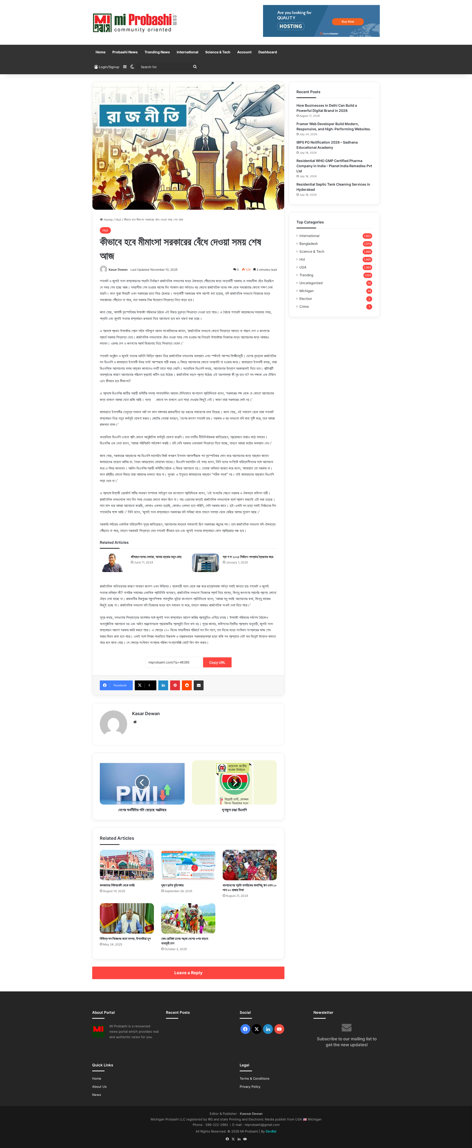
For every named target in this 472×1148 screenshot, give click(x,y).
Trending (306, 275)
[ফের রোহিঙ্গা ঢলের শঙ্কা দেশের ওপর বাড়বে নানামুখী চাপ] (188, 918)
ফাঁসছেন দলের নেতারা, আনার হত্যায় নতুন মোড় (156, 557)
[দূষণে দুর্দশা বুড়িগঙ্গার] (188, 865)
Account (244, 52)
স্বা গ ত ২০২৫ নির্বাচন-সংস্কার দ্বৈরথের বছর (248, 557)
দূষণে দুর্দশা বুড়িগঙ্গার (172, 885)
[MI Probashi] (135, 22)
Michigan (306, 291)
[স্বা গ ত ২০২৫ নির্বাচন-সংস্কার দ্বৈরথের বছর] (205, 563)
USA (302, 267)
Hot (118, 219)
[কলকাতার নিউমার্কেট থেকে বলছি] (127, 865)
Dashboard (267, 52)
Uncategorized (311, 283)
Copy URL (217, 662)
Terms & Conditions (254, 1078)
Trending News (157, 52)
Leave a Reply (188, 972)
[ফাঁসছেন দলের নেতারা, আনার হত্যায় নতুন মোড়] (113, 563)
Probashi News (125, 52)
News (96, 1095)
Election (305, 299)
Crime (304, 307)
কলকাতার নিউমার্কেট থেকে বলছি (117, 885)
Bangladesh (308, 244)
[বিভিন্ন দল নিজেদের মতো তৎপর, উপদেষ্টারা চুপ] (127, 918)
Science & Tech (217, 52)
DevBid (271, 1131)
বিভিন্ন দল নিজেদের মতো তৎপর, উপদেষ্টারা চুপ (125, 938)
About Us (99, 1087)
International (187, 52)
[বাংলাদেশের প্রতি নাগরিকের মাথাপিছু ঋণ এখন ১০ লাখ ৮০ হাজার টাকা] (250, 865)
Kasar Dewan (118, 269)
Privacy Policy (250, 1087)
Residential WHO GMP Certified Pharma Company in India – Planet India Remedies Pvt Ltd (334, 166)
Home (100, 52)
